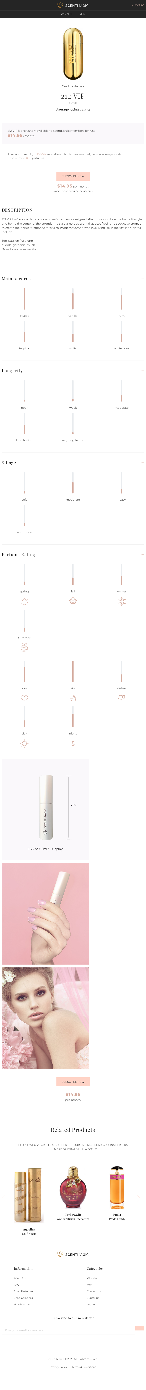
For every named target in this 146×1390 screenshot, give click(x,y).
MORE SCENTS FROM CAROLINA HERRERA (101, 1145)
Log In (91, 1304)
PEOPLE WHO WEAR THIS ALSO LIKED (42, 1145)
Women (66, 14)
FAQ (16, 1284)
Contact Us (94, 1291)
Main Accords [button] (16, 278)
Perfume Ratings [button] (20, 554)
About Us (19, 1278)
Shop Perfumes (23, 1291)
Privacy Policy (58, 1367)
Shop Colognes (23, 1297)
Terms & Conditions (84, 1367)
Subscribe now (73, 176)
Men (82, 14)
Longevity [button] (12, 370)
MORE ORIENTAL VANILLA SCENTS (76, 1149)
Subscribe (93, 1297)
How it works (22, 1304)
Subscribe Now (73, 1081)
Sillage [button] (9, 462)
